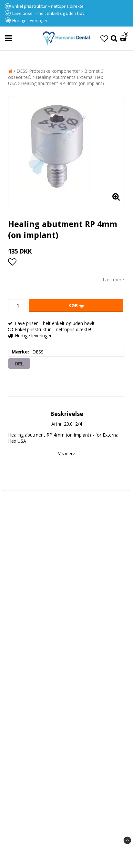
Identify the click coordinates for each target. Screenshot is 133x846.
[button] (104, 38)
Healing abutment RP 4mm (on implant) (62, 83)
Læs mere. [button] (114, 280)
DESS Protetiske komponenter (48, 71)
